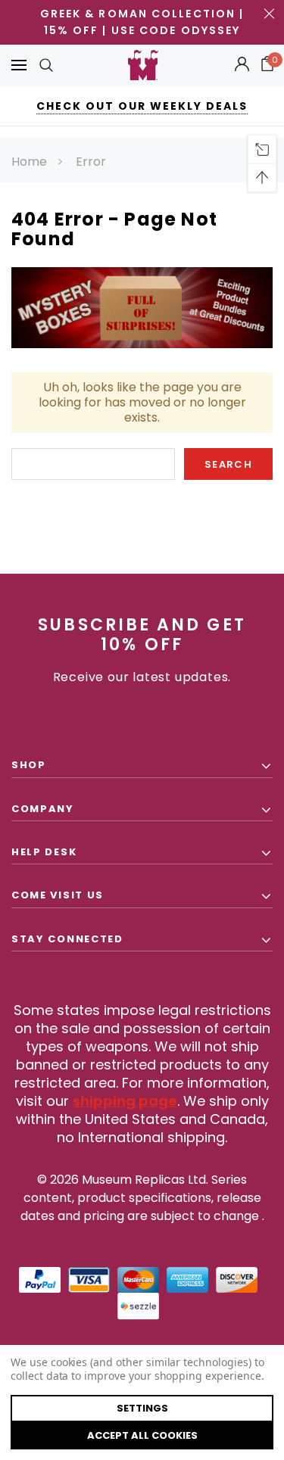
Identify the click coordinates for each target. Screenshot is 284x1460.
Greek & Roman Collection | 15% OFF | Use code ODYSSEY (142, 22)
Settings (142, 1408)
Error (91, 161)
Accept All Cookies (142, 1435)
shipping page (125, 1100)
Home (29, 161)
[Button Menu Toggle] (19, 65)
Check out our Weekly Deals (142, 106)
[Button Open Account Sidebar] (242, 65)
